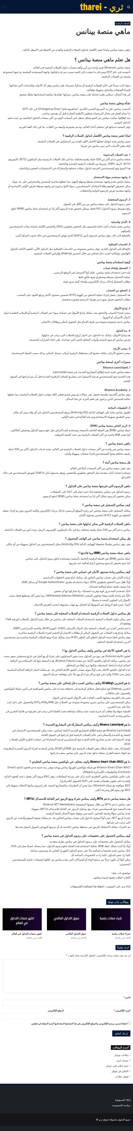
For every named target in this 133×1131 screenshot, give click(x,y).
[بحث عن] (128, 8)
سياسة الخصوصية (121, 1105)
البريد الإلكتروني (122, 1010)
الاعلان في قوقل (120, 1071)
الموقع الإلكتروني (56, 1010)
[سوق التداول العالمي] (66, 919)
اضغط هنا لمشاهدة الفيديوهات (87, 886)
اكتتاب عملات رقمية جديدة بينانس (112, 877)
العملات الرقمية (122, 23)
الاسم (126, 997)
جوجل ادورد (122, 1060)
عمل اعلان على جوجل (117, 1065)
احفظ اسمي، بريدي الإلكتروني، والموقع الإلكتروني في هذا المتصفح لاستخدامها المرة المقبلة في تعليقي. (79, 1023)
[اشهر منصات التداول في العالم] (22, 919)
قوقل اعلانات (121, 1076)
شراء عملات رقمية (121, 933)
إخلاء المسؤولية (122, 1100)
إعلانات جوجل (121, 1055)
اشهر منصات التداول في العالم (27, 933)
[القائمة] (4, 8)
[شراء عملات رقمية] (110, 919)
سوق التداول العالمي (75, 933)
